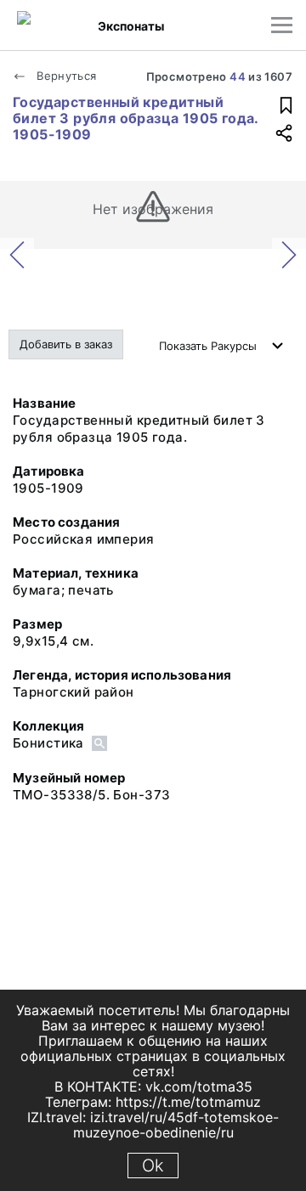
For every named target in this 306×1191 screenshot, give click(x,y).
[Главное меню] (282, 25)
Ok (153, 1165)
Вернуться (65, 75)
